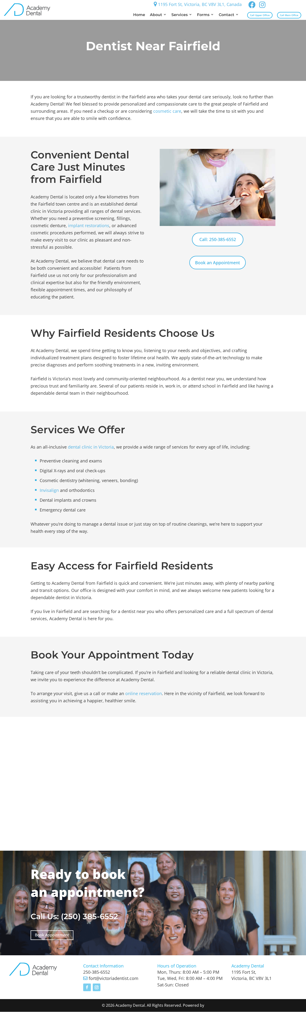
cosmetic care (167, 111)
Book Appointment (52, 935)
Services (179, 14)
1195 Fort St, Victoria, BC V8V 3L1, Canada (199, 4)
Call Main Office (289, 15)
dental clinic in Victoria (91, 447)
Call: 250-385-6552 (217, 239)
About (156, 14)
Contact (226, 14)
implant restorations (88, 225)
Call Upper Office (260, 15)
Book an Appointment (217, 262)
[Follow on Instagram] (96, 987)
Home (139, 14)
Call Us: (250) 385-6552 (74, 916)
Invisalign (49, 490)
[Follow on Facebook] (87, 987)
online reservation (143, 693)
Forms (203, 14)
